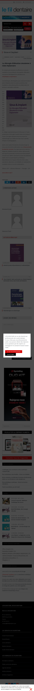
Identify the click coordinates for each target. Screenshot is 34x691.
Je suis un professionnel (13, 351)
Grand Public (10, 354)
